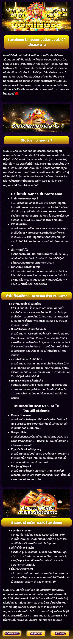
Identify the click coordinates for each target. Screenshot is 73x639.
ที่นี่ (17, 93)
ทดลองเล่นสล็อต (12, 81)
